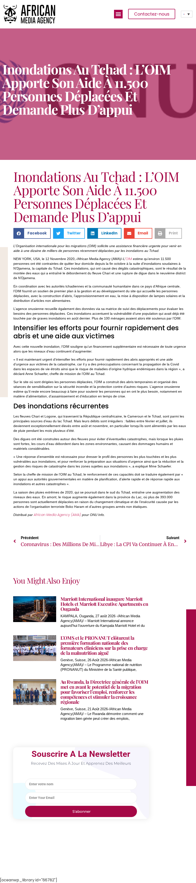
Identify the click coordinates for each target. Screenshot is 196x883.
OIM (128, 258)
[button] (118, 14)
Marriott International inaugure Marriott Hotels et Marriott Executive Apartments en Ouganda (104, 604)
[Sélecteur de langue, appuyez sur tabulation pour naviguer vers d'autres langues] (186, 14)
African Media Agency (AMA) (58, 514)
